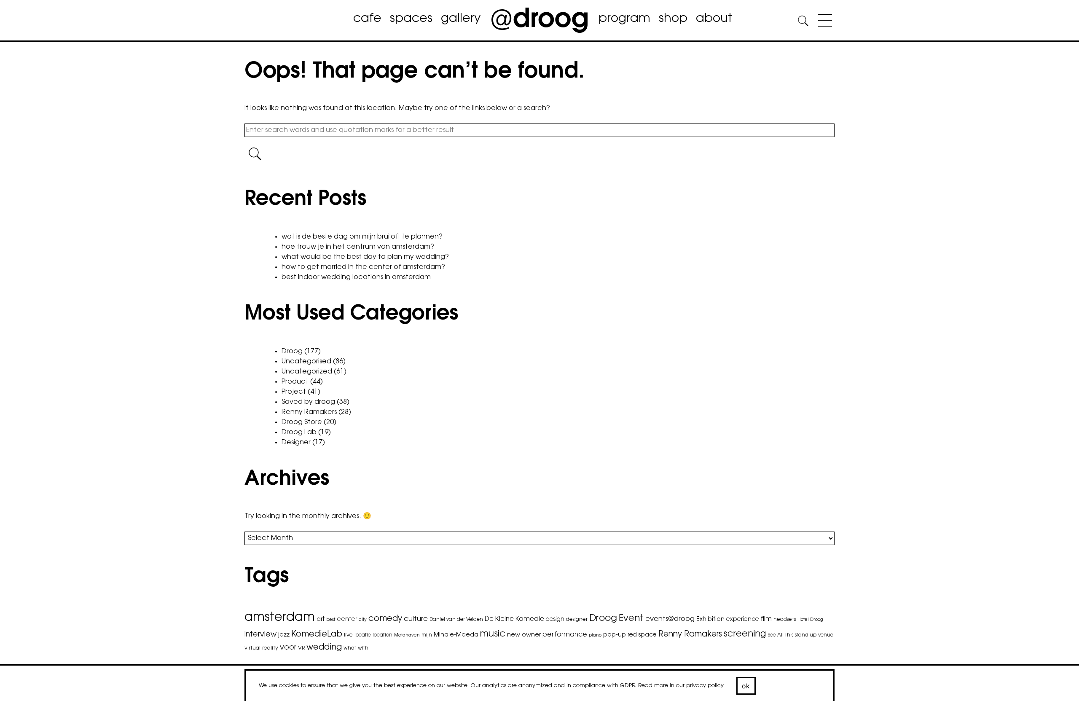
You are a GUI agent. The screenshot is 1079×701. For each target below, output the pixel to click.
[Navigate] (823, 22)
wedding (324, 648)
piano (595, 635)
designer (577, 619)
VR (301, 648)
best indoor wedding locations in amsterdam (356, 277)
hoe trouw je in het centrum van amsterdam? (358, 247)
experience (742, 620)
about (714, 19)
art (321, 620)
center (347, 619)
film (766, 619)
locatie (362, 635)
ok (746, 686)
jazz (284, 635)
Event (631, 618)
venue (825, 635)
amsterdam (279, 618)
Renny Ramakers (309, 412)
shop (673, 19)
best (330, 620)
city (363, 620)
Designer (296, 442)
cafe (367, 19)
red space (642, 635)
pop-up (614, 635)
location (382, 635)
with (363, 648)
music (492, 634)
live (348, 635)
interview (260, 634)
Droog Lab (299, 432)
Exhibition (710, 619)
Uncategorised (306, 361)
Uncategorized (307, 371)
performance (564, 634)
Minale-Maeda (456, 635)
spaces (411, 19)
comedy (385, 619)
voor (288, 648)
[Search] (803, 22)
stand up (805, 635)
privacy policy (705, 685)
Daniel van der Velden (456, 619)
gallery (460, 19)
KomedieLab (316, 634)
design (555, 620)
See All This (780, 635)
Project (294, 392)
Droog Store (302, 422)
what (350, 648)
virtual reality (261, 648)
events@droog (670, 619)
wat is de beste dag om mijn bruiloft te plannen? (362, 237)
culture (416, 619)
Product (295, 382)
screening (745, 634)
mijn (426, 635)
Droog (292, 351)
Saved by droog (308, 402)
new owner (524, 635)
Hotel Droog (810, 620)
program (624, 19)
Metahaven (407, 635)
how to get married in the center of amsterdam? (363, 267)
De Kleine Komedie (514, 619)
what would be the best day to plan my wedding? (365, 257)
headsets (784, 619)
